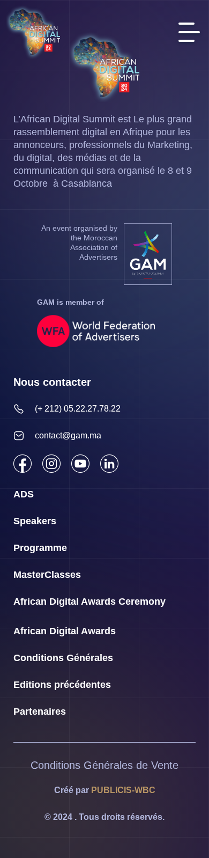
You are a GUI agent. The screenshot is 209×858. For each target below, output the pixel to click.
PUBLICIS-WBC (123, 790)
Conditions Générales (63, 657)
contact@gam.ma (68, 435)
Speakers (34, 521)
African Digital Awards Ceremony (89, 601)
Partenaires (39, 711)
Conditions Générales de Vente (104, 765)
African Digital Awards (64, 631)
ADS (23, 494)
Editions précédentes (62, 684)
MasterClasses (47, 574)
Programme (40, 547)
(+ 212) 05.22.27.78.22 (78, 408)
